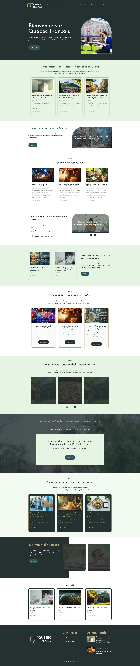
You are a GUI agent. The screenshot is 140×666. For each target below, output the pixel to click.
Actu (48, 4)
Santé (97, 4)
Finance (68, 4)
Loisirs (80, 4)
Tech (103, 4)
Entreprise (54, 4)
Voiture (108, 4)
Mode (92, 4)
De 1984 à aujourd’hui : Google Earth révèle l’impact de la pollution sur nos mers (70, 609)
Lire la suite (43, 342)
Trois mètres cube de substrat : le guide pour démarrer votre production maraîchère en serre (42, 97)
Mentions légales (70, 641)
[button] (91, 235)
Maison (86, 4)
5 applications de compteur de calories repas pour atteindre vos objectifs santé (98, 514)
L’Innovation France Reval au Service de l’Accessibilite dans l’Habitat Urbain (38, 269)
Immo (74, 4)
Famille (62, 4)
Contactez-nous (70, 638)
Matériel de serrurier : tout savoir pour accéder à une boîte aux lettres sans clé (98, 609)
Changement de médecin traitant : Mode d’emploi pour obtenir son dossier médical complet (40, 514)
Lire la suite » (36, 111)
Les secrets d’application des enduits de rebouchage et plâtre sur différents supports (64, 269)
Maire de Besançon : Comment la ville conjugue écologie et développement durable (69, 97)
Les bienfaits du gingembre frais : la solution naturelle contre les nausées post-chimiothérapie (69, 514)
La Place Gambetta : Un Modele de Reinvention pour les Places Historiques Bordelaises (96, 97)
